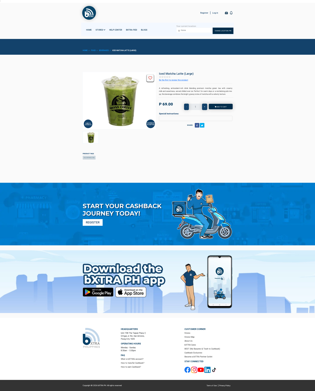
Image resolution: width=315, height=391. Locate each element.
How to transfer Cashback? (132, 363)
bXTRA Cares (190, 345)
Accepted (151, 124)
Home (89, 30)
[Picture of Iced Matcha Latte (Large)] (91, 137)
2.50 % (88, 123)
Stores (187, 333)
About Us (188, 341)
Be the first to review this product (173, 80)
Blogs (144, 30)
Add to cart (221, 107)
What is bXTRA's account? (132, 359)
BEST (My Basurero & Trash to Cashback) (202, 349)
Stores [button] (100, 30)
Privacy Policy (224, 385)
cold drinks (89, 157)
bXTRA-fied (131, 30)
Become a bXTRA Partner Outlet (198, 356)
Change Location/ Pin (223, 31)
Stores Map (189, 337)
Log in (215, 13)
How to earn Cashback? (131, 367)
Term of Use (211, 385)
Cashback (88, 124)
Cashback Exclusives (193, 352)
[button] (231, 13)
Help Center (115, 30)
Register (204, 13)
